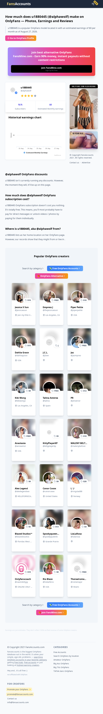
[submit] (51, 69)
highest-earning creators (28, 665)
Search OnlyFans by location (66, 656)
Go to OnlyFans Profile (22, 38)
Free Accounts (60, 652)
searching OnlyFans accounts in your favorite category (27, 658)
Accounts (19, 3)
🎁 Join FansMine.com (50, 612)
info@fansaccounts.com (18, 702)
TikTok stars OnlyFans (63, 671)
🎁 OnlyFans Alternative (50, 275)
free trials (18, 662)
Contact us (74, 162)
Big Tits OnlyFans (61, 667)
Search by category (32, 268)
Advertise (86, 162)
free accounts (30, 662)
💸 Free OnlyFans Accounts (63, 268)
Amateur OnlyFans (62, 659)
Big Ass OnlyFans (61, 663)
